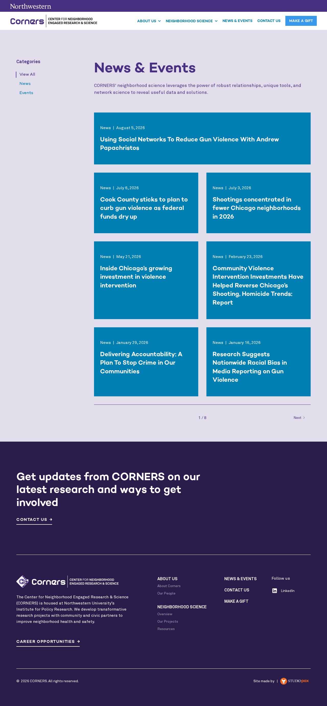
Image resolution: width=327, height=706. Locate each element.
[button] (149, 21)
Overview (164, 614)
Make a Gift (301, 21)
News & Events (237, 21)
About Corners (169, 586)
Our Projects (167, 621)
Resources (166, 629)
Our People (166, 593)
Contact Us (269, 21)
